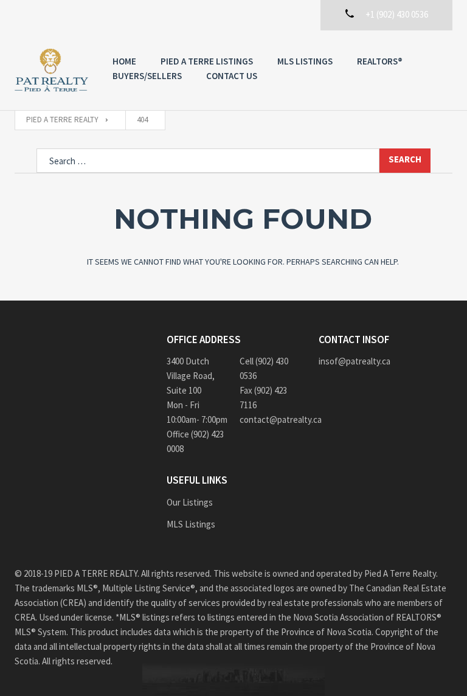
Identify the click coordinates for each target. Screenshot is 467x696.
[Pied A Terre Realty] (51, 70)
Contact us (231, 76)
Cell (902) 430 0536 (264, 368)
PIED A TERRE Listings (207, 61)
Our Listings (190, 502)
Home (124, 61)
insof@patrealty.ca (354, 361)
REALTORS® (380, 61)
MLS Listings (305, 61)
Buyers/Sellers (147, 76)
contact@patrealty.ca (270, 419)
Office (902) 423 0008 (195, 441)
